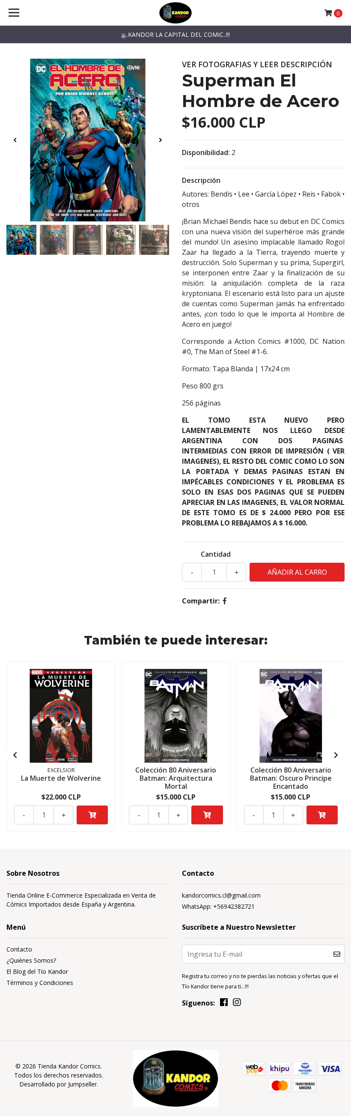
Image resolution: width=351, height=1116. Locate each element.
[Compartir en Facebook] (224, 601)
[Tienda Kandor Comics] (175, 13)
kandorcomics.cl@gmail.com (221, 895)
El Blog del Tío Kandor (37, 971)
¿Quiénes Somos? (31, 960)
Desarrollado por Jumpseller (58, 1084)
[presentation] (15, 140)
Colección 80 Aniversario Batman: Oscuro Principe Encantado (291, 778)
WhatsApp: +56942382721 (218, 906)
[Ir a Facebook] (224, 1004)
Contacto (19, 949)
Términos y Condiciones (39, 983)
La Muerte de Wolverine (61, 778)
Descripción (201, 180)
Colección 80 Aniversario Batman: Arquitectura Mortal (175, 778)
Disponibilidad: (206, 152)
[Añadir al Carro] (92, 815)
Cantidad (216, 554)
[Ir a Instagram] (237, 1004)
